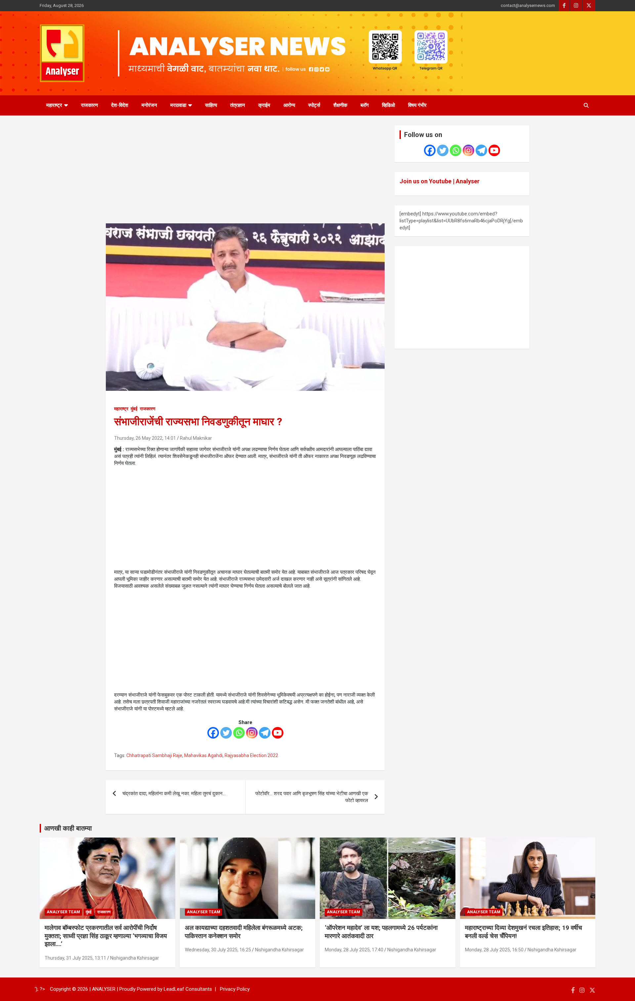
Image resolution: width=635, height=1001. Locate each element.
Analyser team (63, 912)
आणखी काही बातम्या (68, 828)
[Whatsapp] (239, 733)
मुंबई (134, 408)
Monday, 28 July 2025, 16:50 (494, 949)
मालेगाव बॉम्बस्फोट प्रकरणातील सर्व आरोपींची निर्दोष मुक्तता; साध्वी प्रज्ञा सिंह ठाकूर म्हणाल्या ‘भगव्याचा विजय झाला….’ (106, 936)
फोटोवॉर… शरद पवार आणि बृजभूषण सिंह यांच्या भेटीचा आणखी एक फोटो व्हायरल (311, 797)
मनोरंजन (149, 105)
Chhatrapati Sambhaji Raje (154, 755)
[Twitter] (226, 733)
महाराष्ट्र (54, 105)
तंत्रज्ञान (237, 105)
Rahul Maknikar (196, 438)
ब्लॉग (364, 105)
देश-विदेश (119, 105)
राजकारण (89, 105)
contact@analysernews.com (528, 5)
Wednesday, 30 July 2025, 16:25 (218, 949)
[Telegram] (265, 733)
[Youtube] (277, 733)
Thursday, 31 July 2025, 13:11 (75, 958)
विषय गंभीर (417, 105)
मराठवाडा (178, 105)
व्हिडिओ (388, 105)
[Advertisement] (245, 174)
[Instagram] (252, 733)
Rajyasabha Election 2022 (251, 755)
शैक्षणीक (340, 105)
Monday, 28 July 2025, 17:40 (354, 949)
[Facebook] (213, 733)
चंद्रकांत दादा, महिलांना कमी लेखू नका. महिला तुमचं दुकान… (174, 793)
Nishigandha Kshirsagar (134, 958)
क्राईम (264, 105)
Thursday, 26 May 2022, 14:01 (145, 438)
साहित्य (211, 105)
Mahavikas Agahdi (203, 755)
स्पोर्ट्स (314, 105)
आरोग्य (289, 105)
